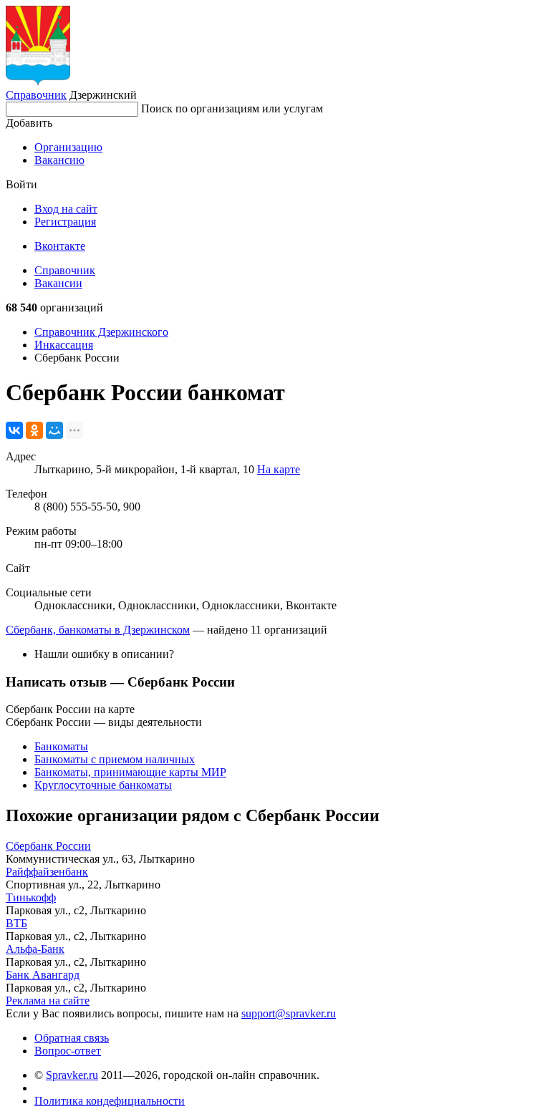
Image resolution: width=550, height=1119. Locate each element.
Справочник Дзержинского (101, 332)
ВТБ (16, 923)
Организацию (68, 147)
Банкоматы (61, 746)
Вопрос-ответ (67, 1051)
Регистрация (65, 221)
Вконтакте (59, 246)
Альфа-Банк (35, 949)
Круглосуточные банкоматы (103, 785)
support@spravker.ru (288, 1013)
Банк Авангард (42, 975)
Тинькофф (31, 897)
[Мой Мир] (54, 430)
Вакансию (59, 160)
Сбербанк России (48, 846)
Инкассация (63, 345)
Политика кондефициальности (109, 1101)
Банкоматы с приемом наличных (114, 759)
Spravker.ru (72, 1075)
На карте (278, 469)
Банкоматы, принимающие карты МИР (130, 772)
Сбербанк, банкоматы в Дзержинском (98, 630)
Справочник (36, 95)
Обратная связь (71, 1038)
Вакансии (58, 283)
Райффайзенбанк (47, 872)
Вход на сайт (65, 209)
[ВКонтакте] (14, 430)
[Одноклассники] (34, 430)
